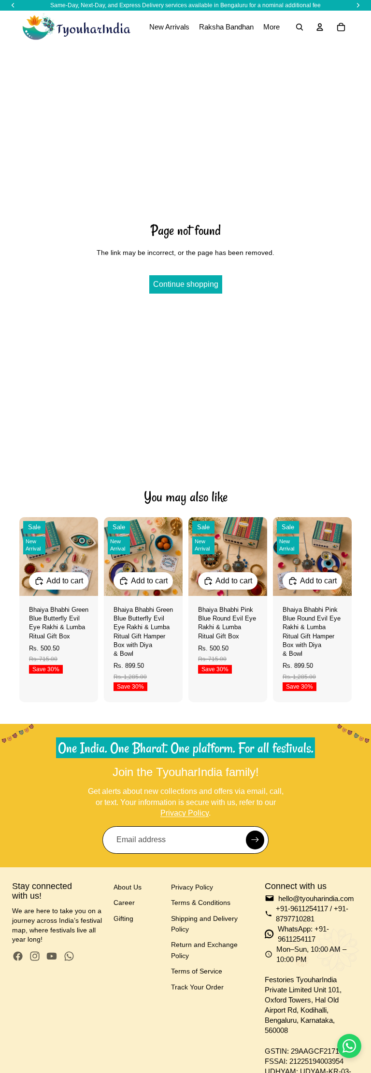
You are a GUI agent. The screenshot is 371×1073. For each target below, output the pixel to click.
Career (124, 902)
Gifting (123, 918)
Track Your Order (197, 987)
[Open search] (299, 27)
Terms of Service (196, 971)
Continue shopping (185, 284)
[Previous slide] (26, 556)
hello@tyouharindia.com (316, 898)
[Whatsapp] (69, 956)
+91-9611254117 (302, 908)
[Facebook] (18, 956)
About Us (128, 887)
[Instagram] (35, 956)
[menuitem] (271, 27)
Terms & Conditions (200, 902)
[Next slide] (90, 556)
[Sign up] (255, 840)
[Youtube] (51, 956)
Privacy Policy (184, 813)
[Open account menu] (319, 27)
